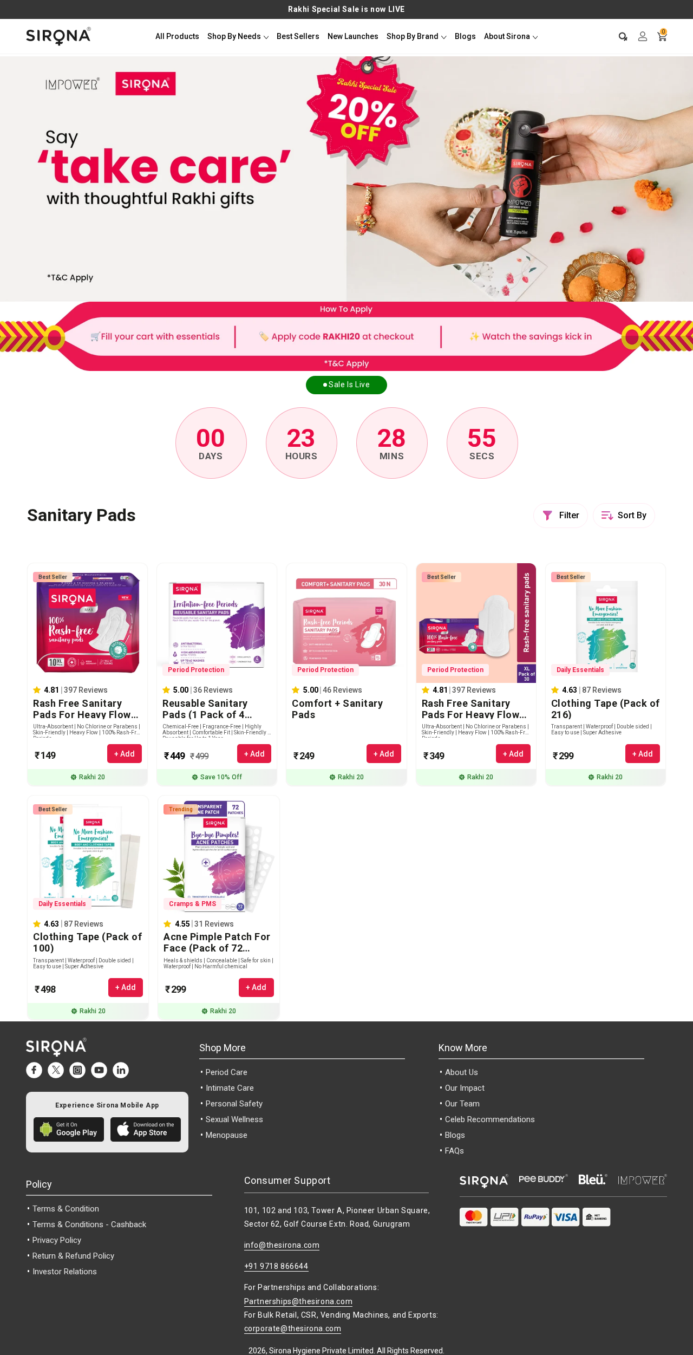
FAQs (454, 1151)
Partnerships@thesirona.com (298, 1301)
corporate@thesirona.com (293, 1328)
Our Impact (465, 1088)
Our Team (462, 1104)
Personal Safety (234, 1104)
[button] (618, 36)
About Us (461, 1072)
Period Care (226, 1072)
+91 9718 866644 (276, 1266)
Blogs (455, 1135)
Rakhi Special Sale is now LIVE (346, 9)
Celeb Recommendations (490, 1119)
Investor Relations (64, 1271)
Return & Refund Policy (73, 1256)
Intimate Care (230, 1088)
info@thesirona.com (282, 1245)
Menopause (226, 1135)
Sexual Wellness (234, 1119)
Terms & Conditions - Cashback (89, 1224)
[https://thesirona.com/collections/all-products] (346, 336)
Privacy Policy (56, 1240)
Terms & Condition (65, 1209)
